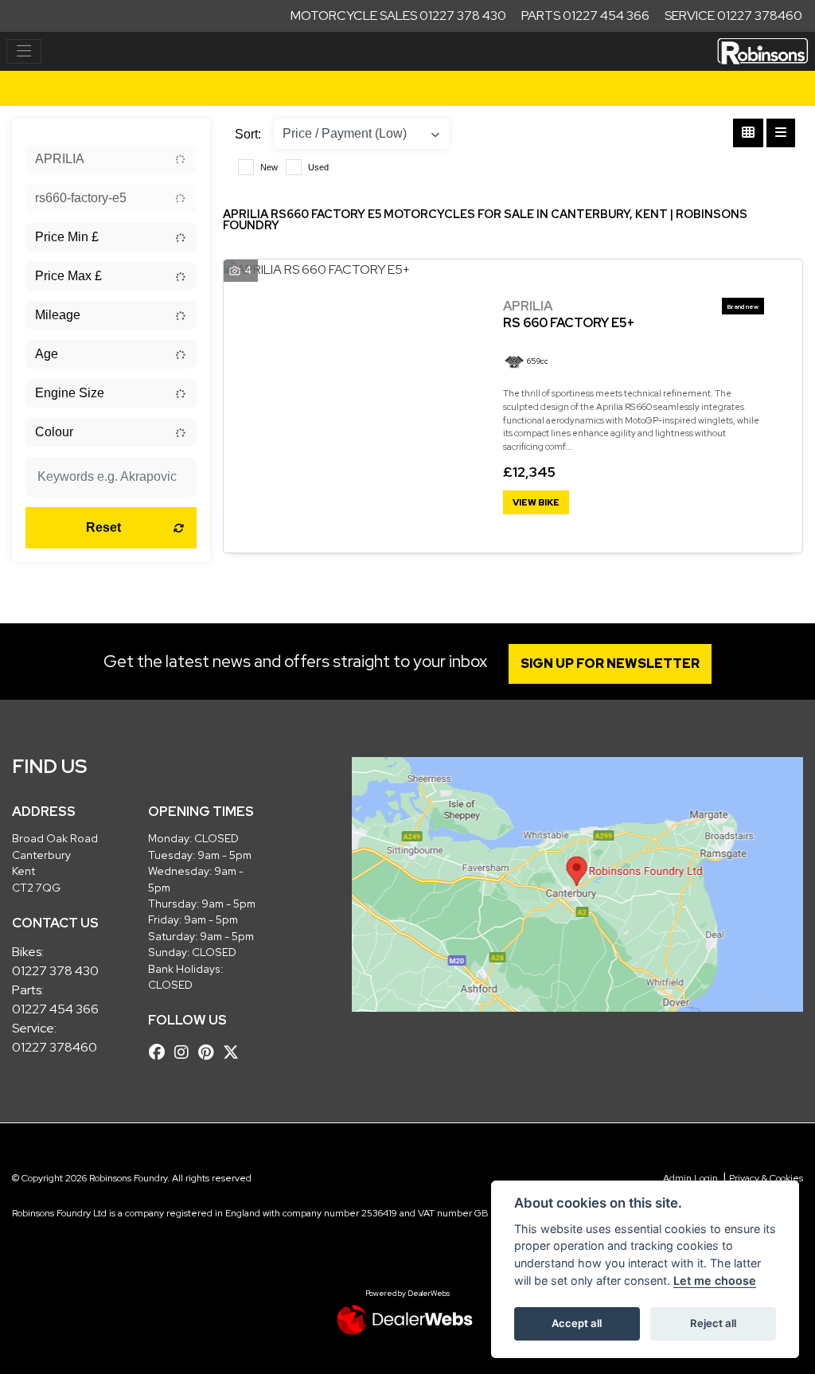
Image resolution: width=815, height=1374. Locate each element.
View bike (536, 502)
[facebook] (161, 1052)
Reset (103, 527)
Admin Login (690, 1178)
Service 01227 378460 (733, 15)
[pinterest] (209, 1052)
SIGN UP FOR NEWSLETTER (610, 663)
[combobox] (111, 159)
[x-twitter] (235, 1052)
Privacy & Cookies (766, 1178)
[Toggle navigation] (23, 51)
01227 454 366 (55, 1009)
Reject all (713, 1323)
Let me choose (714, 1280)
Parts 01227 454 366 (585, 15)
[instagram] (185, 1052)
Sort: (248, 134)
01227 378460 (54, 1047)
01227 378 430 (55, 970)
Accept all (577, 1323)
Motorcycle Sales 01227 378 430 (398, 15)
